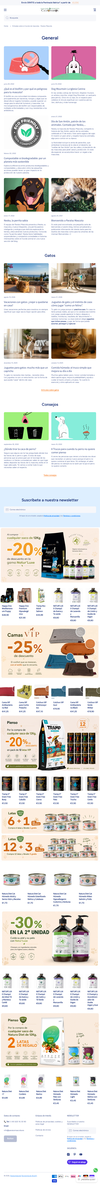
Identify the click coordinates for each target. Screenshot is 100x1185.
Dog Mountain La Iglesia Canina (68, 89)
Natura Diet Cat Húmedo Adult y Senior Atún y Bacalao (11, 896)
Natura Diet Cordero (24, 1092)
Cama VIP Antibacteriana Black (75, 705)
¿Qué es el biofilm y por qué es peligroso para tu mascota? (25, 90)
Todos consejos (50, 475)
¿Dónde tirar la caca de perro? (20, 449)
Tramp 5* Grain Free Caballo (23, 797)
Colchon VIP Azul (58, 703)
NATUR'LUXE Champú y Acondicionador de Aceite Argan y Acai (93, 998)
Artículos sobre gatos (50, 390)
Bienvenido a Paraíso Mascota (67, 220)
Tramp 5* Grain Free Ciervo (40, 797)
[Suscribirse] (93, 509)
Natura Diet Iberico (41, 1092)
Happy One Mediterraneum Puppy (7, 608)
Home (6, 26)
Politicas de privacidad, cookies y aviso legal (49, 1123)
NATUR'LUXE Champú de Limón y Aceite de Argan (92, 611)
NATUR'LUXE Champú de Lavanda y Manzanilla (75, 611)
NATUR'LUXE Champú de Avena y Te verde (58, 609)
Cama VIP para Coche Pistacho (24, 705)
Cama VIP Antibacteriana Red (7, 705)
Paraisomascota (15, 1176)
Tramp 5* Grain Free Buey (6, 797)
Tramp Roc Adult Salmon (40, 608)
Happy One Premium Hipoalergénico (24, 609)
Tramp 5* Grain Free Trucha (74, 797)
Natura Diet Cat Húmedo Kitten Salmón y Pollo (85, 896)
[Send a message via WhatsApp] (96, 1170)
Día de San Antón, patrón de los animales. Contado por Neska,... (68, 123)
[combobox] (50, 18)
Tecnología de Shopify (29, 1176)
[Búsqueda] (6, 18)
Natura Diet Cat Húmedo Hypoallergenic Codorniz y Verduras (62, 897)
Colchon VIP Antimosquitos (41, 705)
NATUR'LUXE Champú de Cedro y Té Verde (41, 995)
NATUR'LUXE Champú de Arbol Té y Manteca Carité (7, 997)
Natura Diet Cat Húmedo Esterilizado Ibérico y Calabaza (37, 896)
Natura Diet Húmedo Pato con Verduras (58, 1095)
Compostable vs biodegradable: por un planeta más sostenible (25, 160)
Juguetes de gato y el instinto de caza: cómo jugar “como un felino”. (71, 303)
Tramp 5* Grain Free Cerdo (92, 797)
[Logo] (50, 10)
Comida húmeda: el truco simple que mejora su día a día (71, 369)
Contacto (39, 1135)
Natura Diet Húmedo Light (75, 1094)
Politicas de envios (43, 1130)
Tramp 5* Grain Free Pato (57, 797)
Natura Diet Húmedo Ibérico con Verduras (92, 1095)
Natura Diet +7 (7, 1092)
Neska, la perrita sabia (16, 220)
